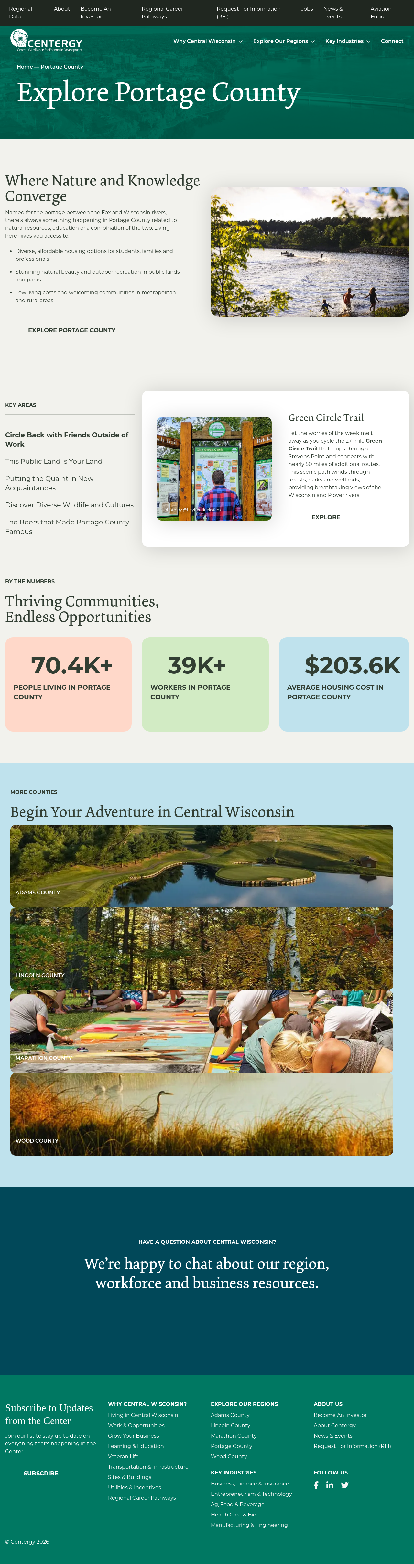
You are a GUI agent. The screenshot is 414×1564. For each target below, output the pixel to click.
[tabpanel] (275, 468)
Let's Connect (207, 1320)
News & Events (333, 13)
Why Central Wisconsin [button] (204, 41)
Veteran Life (123, 1456)
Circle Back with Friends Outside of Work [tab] (66, 439)
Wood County (229, 1456)
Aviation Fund (381, 13)
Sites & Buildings (129, 1477)
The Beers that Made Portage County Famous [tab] (67, 526)
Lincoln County (230, 1425)
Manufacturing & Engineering (249, 1525)
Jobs (307, 9)
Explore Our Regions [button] (280, 41)
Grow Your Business (133, 1436)
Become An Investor (96, 13)
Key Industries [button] (344, 41)
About (62, 9)
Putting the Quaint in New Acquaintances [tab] (49, 483)
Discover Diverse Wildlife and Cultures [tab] (69, 505)
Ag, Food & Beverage (238, 1504)
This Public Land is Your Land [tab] (54, 461)
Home (25, 67)
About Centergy (335, 1425)
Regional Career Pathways (162, 13)
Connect (392, 41)
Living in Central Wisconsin (143, 1415)
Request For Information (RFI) (249, 13)
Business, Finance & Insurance (250, 1484)
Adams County (230, 1415)
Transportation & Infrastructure (148, 1467)
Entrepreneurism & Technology (251, 1494)
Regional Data (20, 13)
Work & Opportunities (136, 1425)
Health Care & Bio (233, 1515)
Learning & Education (136, 1446)
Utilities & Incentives (134, 1488)
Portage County (231, 1446)
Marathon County (234, 1436)
